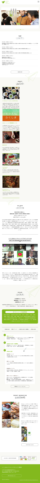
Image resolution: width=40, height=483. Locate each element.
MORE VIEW (20, 71)
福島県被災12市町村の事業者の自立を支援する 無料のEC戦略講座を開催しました (16, 48)
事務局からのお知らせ (9, 51)
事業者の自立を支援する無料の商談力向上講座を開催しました (8, 58)
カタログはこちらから (30, 444)
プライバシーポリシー (5, 479)
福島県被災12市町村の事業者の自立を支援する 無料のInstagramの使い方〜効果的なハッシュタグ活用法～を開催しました (20, 44)
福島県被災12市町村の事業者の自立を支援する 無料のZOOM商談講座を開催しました (17, 52)
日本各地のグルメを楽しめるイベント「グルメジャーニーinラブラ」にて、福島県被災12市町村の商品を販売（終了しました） (8, 63)
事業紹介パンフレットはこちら (20, 386)
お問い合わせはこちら (12, 475)
